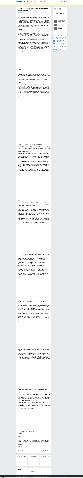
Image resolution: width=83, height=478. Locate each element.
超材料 (60, 44)
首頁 (24, 1)
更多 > (65, 30)
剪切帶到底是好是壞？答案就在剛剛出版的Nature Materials (61, 21)
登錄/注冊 (65, 1)
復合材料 (61, 37)
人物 (64, 35)
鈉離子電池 (60, 47)
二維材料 (62, 35)
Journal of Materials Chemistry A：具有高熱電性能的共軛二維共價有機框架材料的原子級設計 (61, 25)
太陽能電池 (64, 37)
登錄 (32, 471)
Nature (57, 35)
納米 (63, 43)
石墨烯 (59, 43)
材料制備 (57, 40)
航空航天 (54, 44)
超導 (58, 44)
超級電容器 (63, 44)
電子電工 (57, 43)
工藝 (55, 38)
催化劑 (54, 37)
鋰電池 (65, 47)
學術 (53, 38)
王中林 (60, 41)
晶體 (62, 38)
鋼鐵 (62, 47)
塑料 (58, 37)
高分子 (61, 49)
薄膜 (56, 44)
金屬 (58, 46)
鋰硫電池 (54, 49)
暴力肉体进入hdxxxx (2, 477)
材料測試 (60, 40)
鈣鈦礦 (65, 46)
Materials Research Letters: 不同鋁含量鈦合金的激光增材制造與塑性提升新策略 (45, 464)
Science (59, 35)
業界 (31, 1)
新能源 (60, 38)
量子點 (56, 46)
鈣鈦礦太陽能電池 (55, 47)
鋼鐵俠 (58, 8)
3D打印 (54, 35)
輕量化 (54, 46)
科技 (27, 1)
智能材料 (54, 40)
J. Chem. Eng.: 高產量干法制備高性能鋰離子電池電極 (61, 28)
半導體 (56, 37)
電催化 (54, 43)
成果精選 (58, 38)
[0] (18, 450)
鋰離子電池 (57, 49)
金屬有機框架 (61, 46)
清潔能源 (54, 41)
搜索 (61, 1)
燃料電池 (57, 41)
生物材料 (62, 41)
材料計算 (63, 40)
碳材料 (62, 43)
